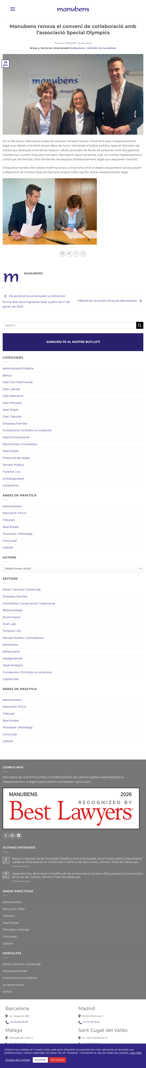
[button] (12, 9)
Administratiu (12, 506)
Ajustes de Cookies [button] (17, 1060)
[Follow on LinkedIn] (19, 836)
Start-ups (9, 624)
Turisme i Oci (12, 631)
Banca (7, 375)
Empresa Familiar (15, 423)
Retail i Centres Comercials (22, 589)
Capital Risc (11, 679)
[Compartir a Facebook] (76, 254)
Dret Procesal (12, 403)
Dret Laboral (11, 389)
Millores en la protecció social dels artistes (108, 300)
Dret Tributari (12, 416)
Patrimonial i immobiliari (20, 444)
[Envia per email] (83, 254)
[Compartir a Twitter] (69, 254)
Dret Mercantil (13, 396)
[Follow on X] (6, 836)
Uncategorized (13, 478)
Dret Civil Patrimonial (18, 382)
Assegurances (12, 658)
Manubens (86, 43)
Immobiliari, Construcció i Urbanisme (29, 603)
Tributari (9, 520)
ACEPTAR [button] (40, 1059)
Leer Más (136, 1052)
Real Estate (11, 451)
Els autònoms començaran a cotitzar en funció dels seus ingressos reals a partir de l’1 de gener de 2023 (36, 301)
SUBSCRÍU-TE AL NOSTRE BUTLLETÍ (73, 342)
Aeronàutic (10, 644)
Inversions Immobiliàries (20, 978)
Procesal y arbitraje (16, 929)
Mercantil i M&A (14, 909)
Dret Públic (11, 410)
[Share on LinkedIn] (62, 254)
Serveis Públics (13, 464)
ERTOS (7, 991)
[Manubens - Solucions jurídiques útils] (73, 8)
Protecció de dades (16, 458)
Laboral (8, 547)
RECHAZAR (57, 1059)
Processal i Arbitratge (18, 533)
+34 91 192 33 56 (91, 1021)
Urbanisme (11, 485)
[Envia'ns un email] (12, 836)
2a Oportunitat (13, 985)
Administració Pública (18, 368)
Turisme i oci (11, 471)
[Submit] (139, 325)
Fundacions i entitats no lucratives (93, 48)
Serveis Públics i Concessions (23, 638)
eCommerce (11, 617)
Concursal (10, 540)
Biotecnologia (12, 610)
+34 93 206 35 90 (18, 1021)
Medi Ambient (13, 665)
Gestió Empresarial (16, 437)
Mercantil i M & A (14, 513)
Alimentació (11, 651)
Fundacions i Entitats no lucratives (27, 672)
